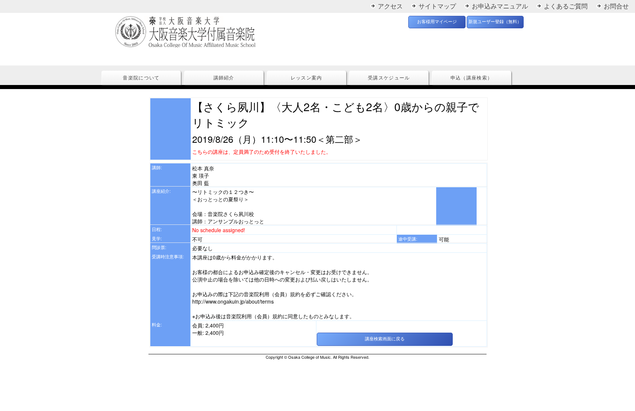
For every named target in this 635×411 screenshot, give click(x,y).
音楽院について (141, 78)
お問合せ (616, 6)
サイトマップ (437, 6)
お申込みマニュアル (500, 6)
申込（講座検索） (471, 78)
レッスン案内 (306, 78)
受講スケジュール (389, 78)
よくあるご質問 (566, 6)
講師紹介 (224, 78)
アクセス (390, 6)
